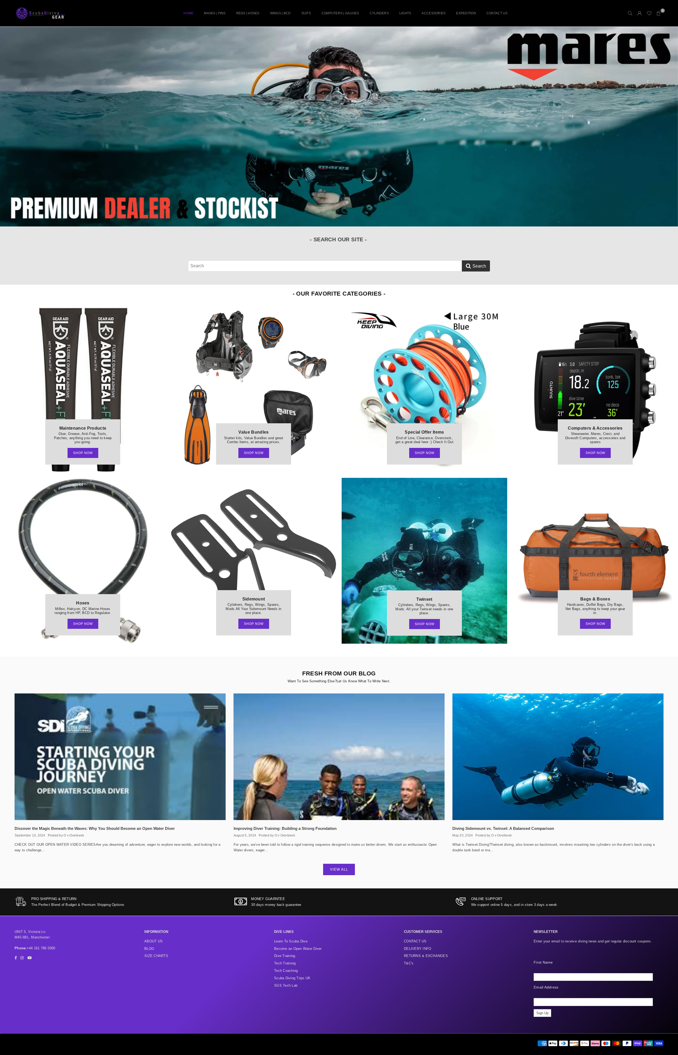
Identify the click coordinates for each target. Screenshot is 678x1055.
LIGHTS (405, 13)
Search (479, 266)
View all (339, 869)
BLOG (149, 949)
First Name (543, 962)
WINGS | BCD (280, 13)
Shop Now (83, 453)
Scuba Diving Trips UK (292, 978)
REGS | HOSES (248, 13)
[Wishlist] (649, 13)
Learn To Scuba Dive (290, 941)
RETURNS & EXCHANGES (426, 956)
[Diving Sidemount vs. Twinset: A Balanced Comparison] (557, 756)
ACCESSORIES (433, 13)
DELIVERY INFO (417, 949)
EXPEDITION (466, 13)
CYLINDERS (379, 13)
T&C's (408, 963)
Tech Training (285, 963)
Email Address (546, 987)
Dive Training (284, 956)
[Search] (630, 13)
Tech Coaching (286, 971)
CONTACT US (497, 13)
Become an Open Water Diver (298, 949)
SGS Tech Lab (285, 985)
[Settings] (639, 13)
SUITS (306, 13)
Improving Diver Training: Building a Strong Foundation (285, 828)
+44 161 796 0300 (41, 948)
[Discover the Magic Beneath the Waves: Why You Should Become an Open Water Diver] (120, 756)
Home (188, 13)
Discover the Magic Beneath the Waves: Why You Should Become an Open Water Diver (95, 828)
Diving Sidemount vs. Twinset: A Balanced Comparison (503, 828)
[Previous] (10, 126)
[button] (658, 13)
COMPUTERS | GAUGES (340, 13)
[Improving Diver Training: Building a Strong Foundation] (339, 756)
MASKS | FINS (214, 13)
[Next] (668, 126)
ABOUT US (153, 941)
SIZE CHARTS (156, 956)
